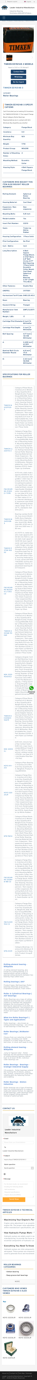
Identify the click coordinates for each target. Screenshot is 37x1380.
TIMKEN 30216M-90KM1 (8, 633)
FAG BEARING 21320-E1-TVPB (8, 491)
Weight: (6, 144)
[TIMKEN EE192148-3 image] (18, 43)
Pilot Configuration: (11, 241)
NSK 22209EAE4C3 (8, 676)
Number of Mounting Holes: (11, 154)
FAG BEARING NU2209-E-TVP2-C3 (8, 591)
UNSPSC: (6, 291)
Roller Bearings (19, 21)
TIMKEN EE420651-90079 (8, 718)
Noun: (5, 300)
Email (5, 1139)
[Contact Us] (32, 690)
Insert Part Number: (11, 223)
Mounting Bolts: (9, 214)
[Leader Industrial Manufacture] (5, 7)
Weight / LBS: (8, 317)
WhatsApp (18, 77)
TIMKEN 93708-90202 (8, 550)
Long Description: (10, 251)
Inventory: (7, 132)
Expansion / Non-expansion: (10, 208)
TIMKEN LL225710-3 (8, 450)
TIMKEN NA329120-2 (8, 407)
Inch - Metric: (8, 246)
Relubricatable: (9, 219)
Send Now (14, 1199)
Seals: (5, 228)
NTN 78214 (8, 836)
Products (10, 21)
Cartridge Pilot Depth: (11, 328)
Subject (6, 1156)
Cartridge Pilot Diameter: (13, 321)
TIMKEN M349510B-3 (8, 521)
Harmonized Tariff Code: (13, 296)
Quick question (9, 1164)
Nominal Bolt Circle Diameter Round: (11, 352)
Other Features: (9, 286)
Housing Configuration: (12, 237)
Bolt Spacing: (8, 334)
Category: (7, 128)
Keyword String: (9, 305)
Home (3, 21)
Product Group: (9, 149)
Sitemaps (28, 1373)
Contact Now (18, 72)
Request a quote (12, 1)
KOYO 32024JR (8, 794)
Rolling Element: (9, 194)
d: (3, 342)
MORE (17, 1282)
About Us (5, 1373)
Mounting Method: (10, 161)
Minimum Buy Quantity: (8, 138)
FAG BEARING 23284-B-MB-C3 (8, 880)
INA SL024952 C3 (8, 923)
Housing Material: (10, 202)
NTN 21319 (8, 951)
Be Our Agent (18, 82)
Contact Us (13, 1373)
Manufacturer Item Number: (10, 311)
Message (7, 1179)
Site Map (22, 1373)
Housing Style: (9, 167)
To (5, 1147)
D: (3, 359)
